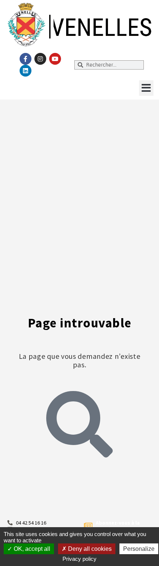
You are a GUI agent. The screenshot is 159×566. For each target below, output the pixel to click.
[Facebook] (25, 59)
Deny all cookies (89, 549)
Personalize (139, 549)
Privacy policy (79, 559)
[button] (146, 88)
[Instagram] (40, 59)
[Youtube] (55, 59)
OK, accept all (31, 549)
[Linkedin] (25, 71)
